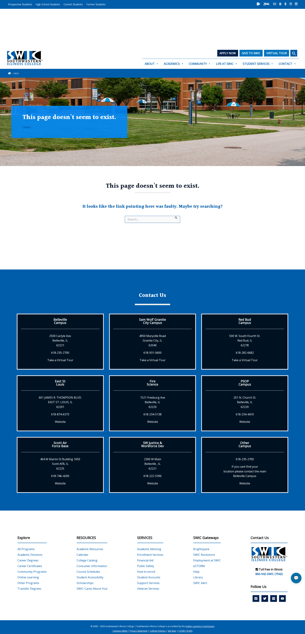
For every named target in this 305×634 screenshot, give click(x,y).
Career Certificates (29, 566)
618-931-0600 (152, 353)
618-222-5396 (152, 476)
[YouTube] (282, 598)
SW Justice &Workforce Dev (152, 444)
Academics (172, 64)
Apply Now (228, 53)
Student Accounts (148, 577)
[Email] (274, 3)
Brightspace (201, 549)
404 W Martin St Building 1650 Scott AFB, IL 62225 (60, 463)
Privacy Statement (139, 630)
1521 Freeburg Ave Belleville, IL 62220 (152, 402)
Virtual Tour (276, 53)
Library (198, 577)
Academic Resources (90, 549)
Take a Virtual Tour (60, 360)
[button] (293, 53)
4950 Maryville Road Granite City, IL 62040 (152, 340)
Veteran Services (148, 589)
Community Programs (32, 572)
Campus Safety (120, 630)
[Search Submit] (176, 217)
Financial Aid (145, 560)
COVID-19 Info (185, 630)
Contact (285, 64)
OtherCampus (245, 444)
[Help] (291, 3)
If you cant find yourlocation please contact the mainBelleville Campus (244, 471)
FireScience (152, 382)
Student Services (256, 64)
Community (198, 64)
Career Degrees (27, 560)
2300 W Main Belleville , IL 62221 (152, 463)
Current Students (73, 4)
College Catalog (87, 560)
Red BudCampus (244, 321)
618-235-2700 (60, 353)
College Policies (158, 630)
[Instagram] (273, 598)
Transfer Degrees (29, 589)
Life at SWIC (225, 64)
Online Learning (28, 577)
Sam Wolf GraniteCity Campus (152, 321)
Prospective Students (20, 4)
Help (196, 572)
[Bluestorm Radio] (285, 3)
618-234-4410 (245, 414)
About (150, 64)
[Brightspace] (280, 3)
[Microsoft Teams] (258, 3)
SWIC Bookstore (204, 555)
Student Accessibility (90, 577)
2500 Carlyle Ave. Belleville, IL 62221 (60, 340)
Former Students (96, 4)
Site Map (172, 630)
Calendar (82, 555)
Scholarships (85, 583)
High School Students (48, 4)
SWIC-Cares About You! (92, 589)
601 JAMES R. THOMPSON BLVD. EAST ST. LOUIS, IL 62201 (60, 402)
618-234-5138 (152, 414)
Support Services (148, 583)
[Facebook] (256, 598)
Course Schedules (88, 572)
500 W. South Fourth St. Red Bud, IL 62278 (244, 340)
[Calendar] (296, 3)
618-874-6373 (60, 414)
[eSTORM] (266, 3)
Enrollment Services (150, 555)
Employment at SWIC (207, 560)
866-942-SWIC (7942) (269, 574)
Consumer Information (92, 566)
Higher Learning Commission (200, 626)
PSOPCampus (245, 382)
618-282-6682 (245, 353)
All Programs (26, 549)
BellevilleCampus (60, 321)
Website (60, 422)
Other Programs (28, 583)
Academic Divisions (29, 555)
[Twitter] (264, 598)
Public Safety (145, 566)
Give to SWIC (251, 53)
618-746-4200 (60, 476)
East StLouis (60, 382)
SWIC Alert (200, 583)
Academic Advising (149, 549)
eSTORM (199, 566)
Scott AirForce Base (60, 444)
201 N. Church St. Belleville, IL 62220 (245, 402)
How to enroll (146, 572)
